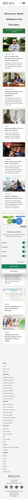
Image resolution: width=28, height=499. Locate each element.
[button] (23, 3)
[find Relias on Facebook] (6, 487)
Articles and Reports (7, 434)
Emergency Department (8, 390)
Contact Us (5, 371)
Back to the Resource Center (14, 31)
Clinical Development (8, 415)
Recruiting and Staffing (8, 393)
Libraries (5, 401)
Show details (20, 261)
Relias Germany (6, 471)
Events (4, 442)
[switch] (24, 247)
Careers (4, 458)
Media (4, 461)
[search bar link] (20, 3)
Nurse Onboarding (7, 385)
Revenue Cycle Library (8, 407)
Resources (6, 425)
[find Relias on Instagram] (21, 487)
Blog (4, 436)
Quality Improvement (8, 398)
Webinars (5, 444)
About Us (5, 455)
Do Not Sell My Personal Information (14, 491)
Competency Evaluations (8, 382)
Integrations (5, 450)
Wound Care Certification (9, 409)
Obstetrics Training (7, 388)
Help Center (5, 428)
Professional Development (9, 417)
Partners (5, 466)
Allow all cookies (14, 266)
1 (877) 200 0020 (14, 480)
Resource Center (7, 431)
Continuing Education (8, 420)
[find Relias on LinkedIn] (11, 487)
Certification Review (7, 423)
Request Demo (6, 369)
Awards (4, 469)
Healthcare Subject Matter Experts (11, 447)
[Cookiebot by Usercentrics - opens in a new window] (20, 227)
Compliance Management (9, 396)
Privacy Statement (14, 492)
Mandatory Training (7, 412)
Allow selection (14, 271)
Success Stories (6, 439)
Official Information (14, 494)
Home (4, 366)
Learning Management (8, 377)
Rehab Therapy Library (8, 404)
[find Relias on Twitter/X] (16, 487)
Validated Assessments (8, 380)
